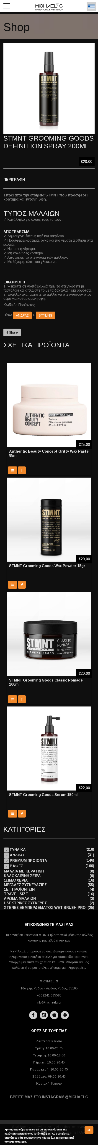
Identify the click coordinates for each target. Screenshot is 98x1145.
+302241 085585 (49, 995)
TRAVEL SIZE (16, 894)
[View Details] (12, 470)
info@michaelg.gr (49, 1002)
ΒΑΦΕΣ (16, 866)
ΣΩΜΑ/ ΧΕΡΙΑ (16, 880)
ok (89, 1130)
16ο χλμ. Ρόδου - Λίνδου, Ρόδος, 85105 (49, 988)
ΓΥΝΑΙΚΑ (18, 850)
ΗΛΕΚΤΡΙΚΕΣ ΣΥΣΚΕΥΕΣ (25, 903)
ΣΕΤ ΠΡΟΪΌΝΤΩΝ (19, 889)
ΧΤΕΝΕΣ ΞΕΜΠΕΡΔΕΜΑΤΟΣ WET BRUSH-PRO (45, 908)
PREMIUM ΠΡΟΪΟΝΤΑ (28, 860)
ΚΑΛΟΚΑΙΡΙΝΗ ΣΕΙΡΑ (22, 876)
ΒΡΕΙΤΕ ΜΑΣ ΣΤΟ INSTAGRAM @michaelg (49, 1097)
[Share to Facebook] (22, 470)
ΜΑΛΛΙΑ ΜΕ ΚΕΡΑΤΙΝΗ (24, 871)
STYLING (45, 315)
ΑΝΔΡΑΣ (22, 315)
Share (13, 332)
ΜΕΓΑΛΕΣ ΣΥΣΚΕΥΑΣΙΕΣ (25, 885)
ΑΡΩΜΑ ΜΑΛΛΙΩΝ (20, 898)
